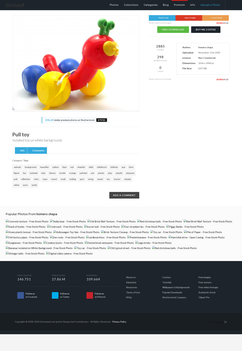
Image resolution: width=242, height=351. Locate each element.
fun (24, 173)
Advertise (131, 282)
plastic (101, 173)
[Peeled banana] (147, 237)
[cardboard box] (106, 237)
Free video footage (208, 287)
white (16, 185)
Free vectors (205, 282)
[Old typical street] (129, 248)
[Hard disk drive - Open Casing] (197, 237)
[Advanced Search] (231, 4)
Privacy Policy (119, 321)
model (62, 173)
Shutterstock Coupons (174, 297)
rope (45, 179)
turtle (34, 185)
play (110, 173)
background (30, 167)
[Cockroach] (64, 227)
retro (36, 179)
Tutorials (167, 282)
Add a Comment (124, 195)
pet (92, 173)
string (90, 179)
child (91, 167)
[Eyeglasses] (24, 243)
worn (25, 185)
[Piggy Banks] (185, 227)
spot (82, 179)
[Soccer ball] (102, 227)
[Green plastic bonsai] (29, 232)
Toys (25, 160)
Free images (205, 277)
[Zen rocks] (67, 237)
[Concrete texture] (27, 221)
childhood (102, 167)
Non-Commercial (206, 57)
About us (131, 277)
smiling (72, 179)
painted (83, 173)
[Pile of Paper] (203, 232)
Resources (131, 287)
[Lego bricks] (153, 243)
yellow (55, 167)
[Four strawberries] (143, 227)
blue (64, 167)
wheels (127, 179)
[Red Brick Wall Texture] (208, 221)
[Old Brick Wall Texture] (111, 221)
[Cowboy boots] (63, 243)
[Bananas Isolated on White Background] (39, 248)
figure (16, 173)
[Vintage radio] (25, 253)
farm (131, 167)
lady (43, 173)
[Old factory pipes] (27, 237)
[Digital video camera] (69, 253)
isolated (34, 173)
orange (72, 173)
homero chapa (205, 47)
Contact (166, 277)
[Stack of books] (25, 227)
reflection (25, 179)
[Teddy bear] (68, 221)
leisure (52, 173)
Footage (216, 18)
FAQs (129, 297)
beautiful (44, 167)
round (54, 179)
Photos (163, 18)
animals (17, 167)
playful (119, 173)
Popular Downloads (172, 292)
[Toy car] (166, 232)
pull (15, 179)
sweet (100, 179)
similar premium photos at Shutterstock (75, 120)
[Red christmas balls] (159, 221)
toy (108, 179)
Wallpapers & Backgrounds (176, 287)
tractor (117, 179)
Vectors (190, 18)
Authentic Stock (207, 292)
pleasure (130, 173)
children (114, 167)
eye (123, 167)
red (72, 167)
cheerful (81, 167)
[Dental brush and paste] (109, 243)
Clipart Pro (204, 297)
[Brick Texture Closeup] (125, 232)
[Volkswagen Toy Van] (76, 232)
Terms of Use (133, 292)
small (63, 179)
